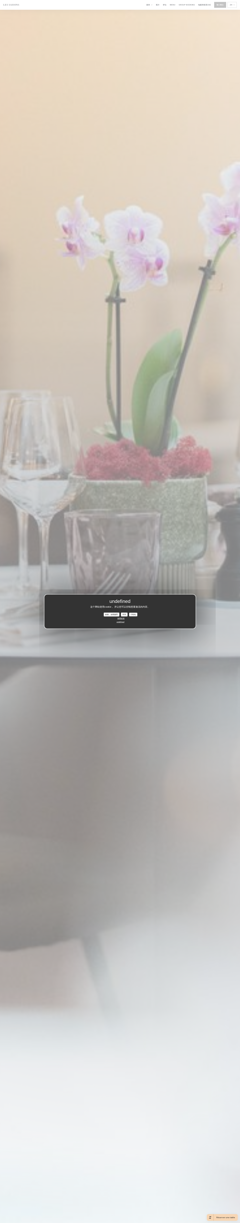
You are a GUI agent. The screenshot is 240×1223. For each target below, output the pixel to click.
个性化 (133, 614)
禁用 (124, 614)
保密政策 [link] (121, 618)
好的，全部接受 (111, 614)
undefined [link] (120, 622)
